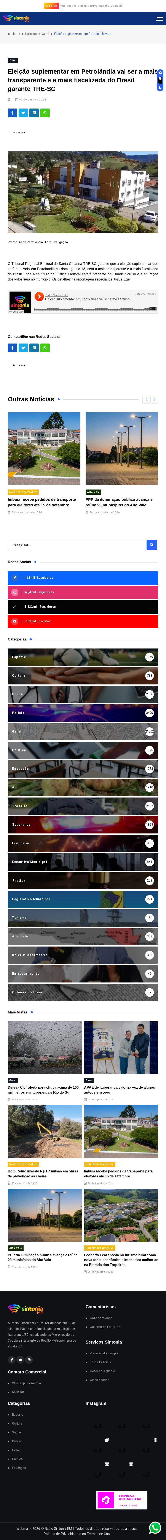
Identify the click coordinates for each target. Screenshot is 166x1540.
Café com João (101, 1318)
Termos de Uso (98, 1534)
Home (15, 34)
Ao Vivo (51, 5)
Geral (45, 34)
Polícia (16, 1441)
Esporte (17, 1414)
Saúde (16, 1432)
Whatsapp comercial (27, 1383)
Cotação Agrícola (102, 1371)
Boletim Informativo (23, 492)
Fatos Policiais (100, 1362)
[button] (146, 400)
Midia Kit (18, 1392)
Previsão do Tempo (104, 1353)
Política (17, 1459)
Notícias (31, 34)
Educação (19, 1468)
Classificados (99, 1380)
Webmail (22, 1529)
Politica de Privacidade (60, 1534)
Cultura (17, 1423)
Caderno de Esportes (105, 1327)
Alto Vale (93, 492)
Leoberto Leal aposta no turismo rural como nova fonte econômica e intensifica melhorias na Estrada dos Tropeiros (121, 1260)
